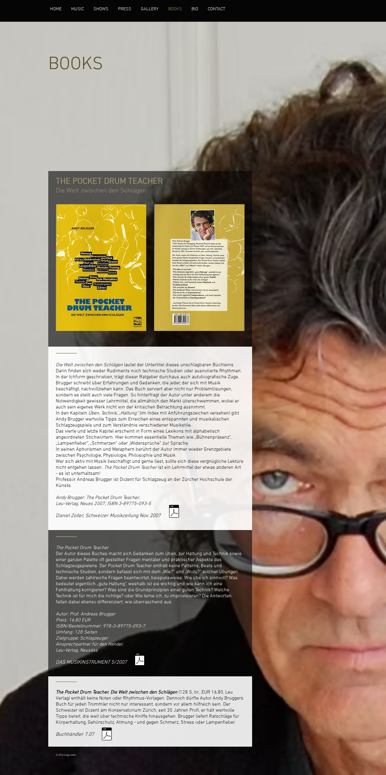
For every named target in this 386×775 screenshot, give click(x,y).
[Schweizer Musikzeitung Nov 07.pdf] (174, 512)
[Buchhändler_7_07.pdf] (106, 735)
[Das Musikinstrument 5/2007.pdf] (139, 660)
